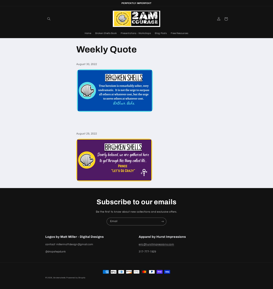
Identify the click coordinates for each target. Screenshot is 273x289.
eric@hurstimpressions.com (156, 244)
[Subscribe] (162, 221)
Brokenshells (59, 278)
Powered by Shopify (75, 278)
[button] (49, 19)
